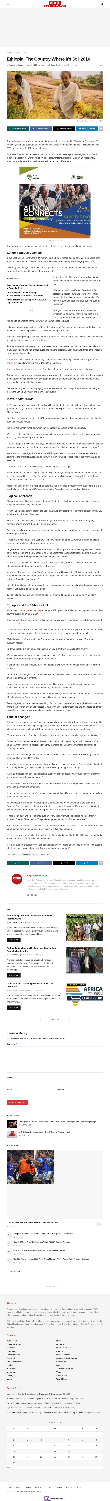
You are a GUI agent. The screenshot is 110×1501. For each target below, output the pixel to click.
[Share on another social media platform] (101, 128)
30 (14, 1463)
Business (11, 1348)
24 (27, 1457)
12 (55, 1446)
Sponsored (61, 1362)
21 (82, 1451)
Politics (59, 1351)
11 (41, 1446)
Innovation (12, 1369)
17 (27, 1451)
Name (10, 1077)
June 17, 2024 (32, 65)
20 (69, 1451)
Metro (9, 1379)
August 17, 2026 (32, 955)
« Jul (9, 1467)
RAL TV (69, 1487)
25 (41, 1457)
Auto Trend (12, 1341)
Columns (11, 1351)
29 (96, 1457)
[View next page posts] (31, 310)
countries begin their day (29, 610)
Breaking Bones (14, 1344)
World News (61, 1379)
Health (10, 1365)
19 (55, 1451)
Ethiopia (16, 854)
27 (69, 1457)
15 (96, 1446)
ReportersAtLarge (16, 65)
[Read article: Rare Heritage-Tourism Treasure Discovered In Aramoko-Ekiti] (84, 927)
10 (27, 1446)
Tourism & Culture (19, 52)
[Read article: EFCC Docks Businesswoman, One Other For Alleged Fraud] (12, 1134)
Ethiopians (45, 854)
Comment (12, 1044)
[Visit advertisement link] (55, 202)
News (58, 1341)
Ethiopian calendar (30, 854)
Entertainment (13, 1355)
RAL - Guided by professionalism (29, 1491)
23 (14, 1457)
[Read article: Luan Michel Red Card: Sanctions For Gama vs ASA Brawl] (55, 1184)
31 (27, 1463)
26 (55, 1457)
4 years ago (25, 1125)
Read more (15, 940)
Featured (11, 1358)
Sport (58, 1365)
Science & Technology (66, 1358)
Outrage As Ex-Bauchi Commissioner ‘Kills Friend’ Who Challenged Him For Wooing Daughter (58, 1122)
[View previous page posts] (26, 310)
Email (10, 1089)
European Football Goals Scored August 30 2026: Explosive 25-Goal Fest (43, 1233)
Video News (61, 1376)
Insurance (11, 1372)
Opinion (60, 1344)
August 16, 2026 (32, 990)
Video (59, 1372)
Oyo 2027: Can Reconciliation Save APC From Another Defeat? (39, 1250)
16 (14, 1451)
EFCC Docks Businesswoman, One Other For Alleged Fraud (44, 1132)
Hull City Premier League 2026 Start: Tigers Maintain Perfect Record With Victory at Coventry (51, 1259)
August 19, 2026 (32, 922)
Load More (55, 1019)
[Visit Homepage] (55, 4)
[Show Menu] (8, 4)
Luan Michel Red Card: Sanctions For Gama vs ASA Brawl (33, 1222)
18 (41, 1451)
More (78, 1487)
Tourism (48, 1487)
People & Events (63, 1348)
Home (9, 52)
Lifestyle (11, 1376)
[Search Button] (102, 4)
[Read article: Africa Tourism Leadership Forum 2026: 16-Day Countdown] (84, 995)
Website (60, 1089)
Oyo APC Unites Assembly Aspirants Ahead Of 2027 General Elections (41, 1242)
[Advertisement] (55, 28)
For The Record (14, 1362)
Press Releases (63, 1355)
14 (82, 1446)
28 (82, 1457)
